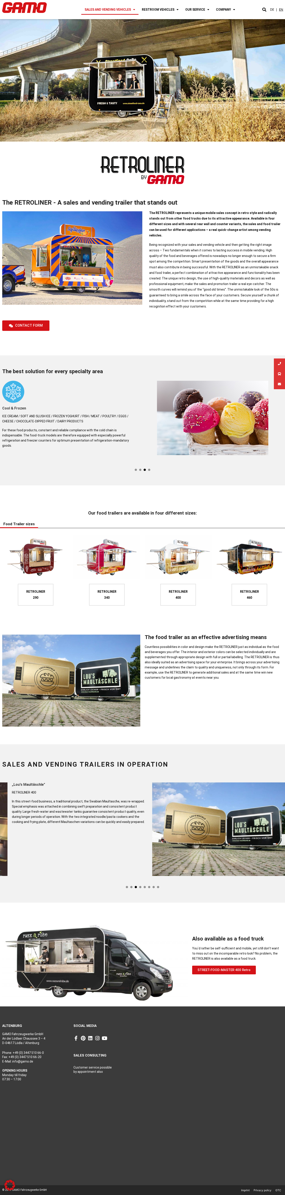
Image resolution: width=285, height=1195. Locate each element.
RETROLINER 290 (35, 594)
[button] (264, 9)
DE (272, 9)
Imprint (245, 1190)
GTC (278, 1190)
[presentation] (136, 470)
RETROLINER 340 (107, 594)
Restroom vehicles (158, 9)
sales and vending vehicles (108, 9)
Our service (195, 9)
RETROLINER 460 (249, 594)
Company (223, 9)
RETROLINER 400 (178, 594)
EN (281, 9)
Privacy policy (262, 1190)
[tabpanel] (142, 420)
